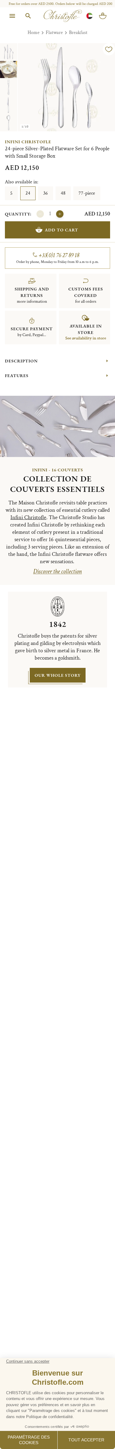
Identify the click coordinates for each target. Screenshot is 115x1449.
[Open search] (28, 16)
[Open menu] (12, 16)
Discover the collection (57, 571)
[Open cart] (103, 16)
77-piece (87, 193)
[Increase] (59, 214)
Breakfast (78, 32)
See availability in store (85, 338)
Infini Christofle (28, 141)
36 (45, 193)
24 (27, 193)
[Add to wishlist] (109, 49)
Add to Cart (61, 230)
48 (63, 193)
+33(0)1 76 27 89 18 (59, 255)
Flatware (54, 32)
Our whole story (58, 675)
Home (34, 32)
